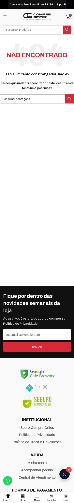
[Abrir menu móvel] (5, 17)
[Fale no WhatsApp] (7, 480)
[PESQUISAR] (67, 30)
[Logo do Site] (37, 16)
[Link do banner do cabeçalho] (37, 4)
